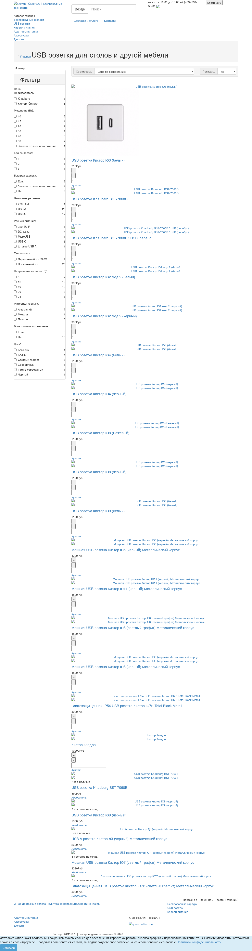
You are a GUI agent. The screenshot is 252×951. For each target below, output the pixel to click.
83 (19, 141)
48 (19, 136)
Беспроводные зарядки (29, 19)
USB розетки (22, 23)
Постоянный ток (28, 264)
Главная (25, 56)
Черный (23, 374)
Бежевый (24, 350)
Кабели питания (24, 27)
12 (19, 282)
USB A (22, 209)
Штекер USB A (27, 246)
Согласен (9, 948)
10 (19, 116)
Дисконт (19, 39)
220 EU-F (24, 204)
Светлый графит (28, 360)
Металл (23, 314)
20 (19, 126)
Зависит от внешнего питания (37, 146)
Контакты (110, 20)
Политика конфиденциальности (67, 903)
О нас (17, 903)
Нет (20, 191)
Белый (22, 355)
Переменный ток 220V (32, 259)
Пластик (23, 319)
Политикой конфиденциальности (199, 942)
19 (19, 287)
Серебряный (26, 364)
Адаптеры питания (26, 31)
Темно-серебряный (30, 369)
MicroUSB (24, 236)
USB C (22, 214)
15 (19, 121)
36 (19, 131)
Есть (21, 181)
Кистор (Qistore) (28, 103)
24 (19, 296)
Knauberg (24, 98)
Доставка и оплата (86, 20)
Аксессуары (21, 35)
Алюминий (25, 309)
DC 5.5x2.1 (25, 231)
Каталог (24, 16)
